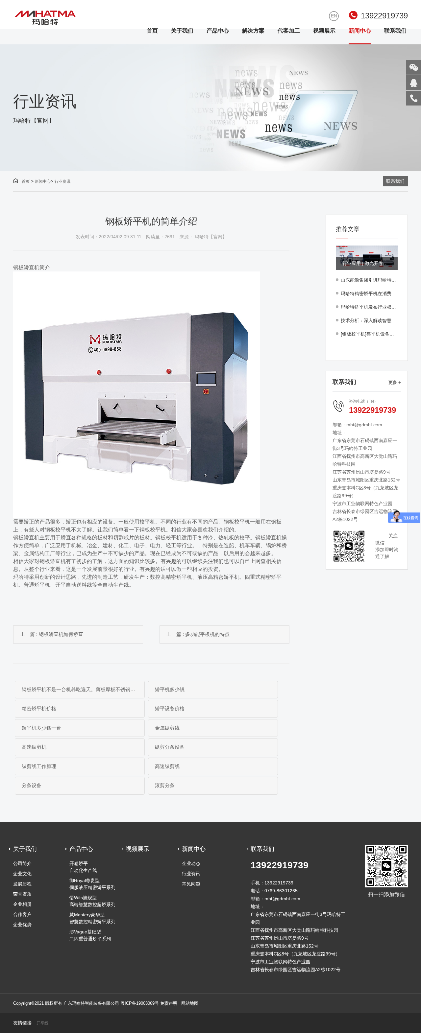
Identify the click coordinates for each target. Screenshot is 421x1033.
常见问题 (191, 883)
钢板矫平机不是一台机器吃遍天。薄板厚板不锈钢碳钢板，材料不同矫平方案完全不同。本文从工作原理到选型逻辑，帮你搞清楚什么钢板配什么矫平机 (83, 689)
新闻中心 (360, 31)
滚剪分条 (165, 785)
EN (334, 15)
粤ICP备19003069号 (139, 1003)
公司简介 (22, 863)
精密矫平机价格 (39, 708)
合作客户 (22, 914)
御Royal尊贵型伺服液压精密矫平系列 (92, 884)
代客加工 (289, 31)
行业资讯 (62, 181)
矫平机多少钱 (170, 689)
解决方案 (253, 31)
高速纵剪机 (34, 747)
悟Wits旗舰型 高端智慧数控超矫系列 (92, 901)
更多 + (394, 382)
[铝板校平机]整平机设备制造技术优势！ (369, 334)
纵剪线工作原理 (39, 766)
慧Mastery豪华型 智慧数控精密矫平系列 (92, 918)
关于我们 (182, 31)
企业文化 (22, 873)
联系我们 (395, 31)
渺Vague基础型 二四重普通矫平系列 (90, 935)
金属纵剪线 (167, 728)
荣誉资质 (22, 894)
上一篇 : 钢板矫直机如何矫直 (51, 634)
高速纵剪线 (167, 766)
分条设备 (31, 785)
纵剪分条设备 (170, 747)
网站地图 (189, 1003)
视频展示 (324, 31)
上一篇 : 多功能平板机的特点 (198, 634)
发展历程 (22, 883)
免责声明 (168, 1003)
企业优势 (22, 924)
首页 (152, 31)
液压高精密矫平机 (218, 577)
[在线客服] (413, 82)
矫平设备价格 (170, 708)
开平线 (42, 1023)
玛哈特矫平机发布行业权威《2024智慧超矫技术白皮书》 (369, 307)
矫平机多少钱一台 (41, 728)
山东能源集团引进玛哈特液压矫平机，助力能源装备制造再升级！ (369, 280)
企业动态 (191, 863)
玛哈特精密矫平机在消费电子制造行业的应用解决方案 (369, 293)
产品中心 (218, 31)
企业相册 (22, 904)
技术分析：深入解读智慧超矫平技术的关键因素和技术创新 (369, 320)
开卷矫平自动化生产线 (83, 867)
